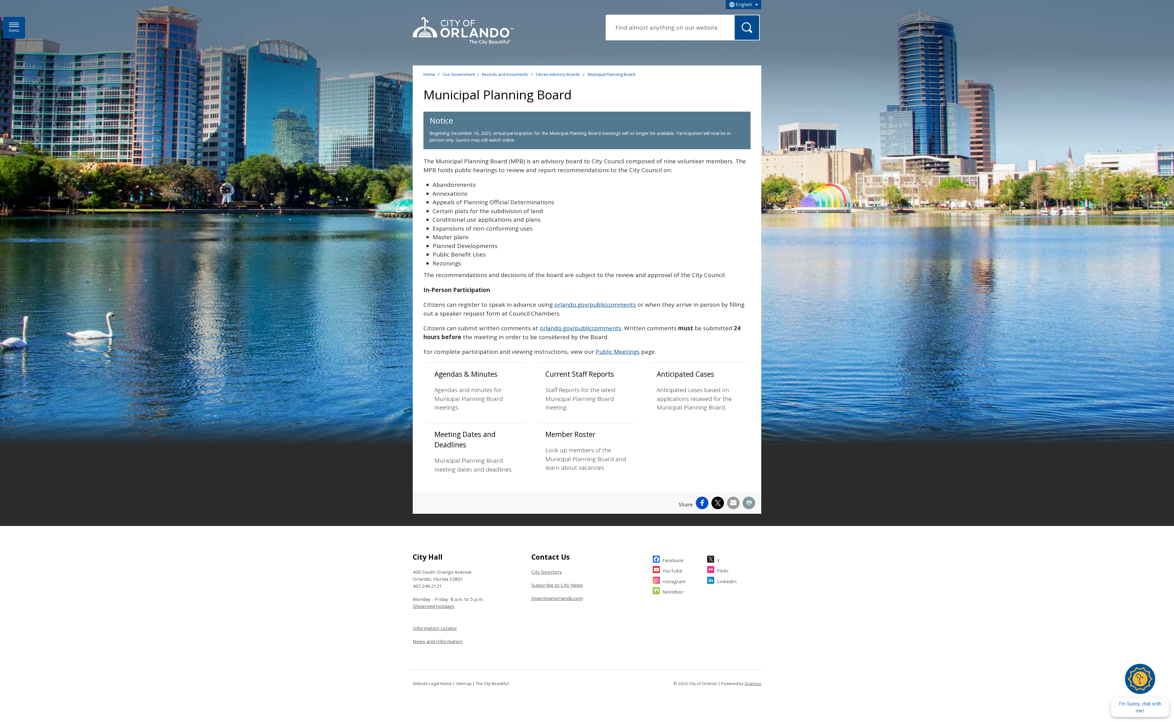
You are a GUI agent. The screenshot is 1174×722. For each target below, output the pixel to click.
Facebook (673, 560)
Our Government (459, 74)
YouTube (672, 571)
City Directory (546, 572)
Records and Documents (505, 74)
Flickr (723, 571)
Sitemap (464, 683)
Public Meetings (618, 352)
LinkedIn (727, 581)
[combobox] (743, 4)
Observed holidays (433, 606)
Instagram (674, 581)
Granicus (752, 683)
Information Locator (435, 628)
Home (429, 74)
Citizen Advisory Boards (558, 74)
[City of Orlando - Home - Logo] (463, 31)
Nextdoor (673, 592)
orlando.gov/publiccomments (595, 305)
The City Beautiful (492, 683)
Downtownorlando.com (557, 598)
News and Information (438, 641)
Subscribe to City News (557, 585)
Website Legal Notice (432, 683)
